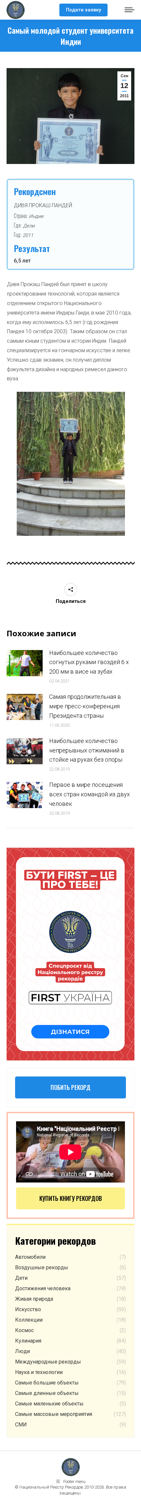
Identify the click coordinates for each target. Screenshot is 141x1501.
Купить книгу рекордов (70, 1198)
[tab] (61, 542)
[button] (8, 466)
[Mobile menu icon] (129, 10)
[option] (71, 464)
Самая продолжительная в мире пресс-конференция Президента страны (85, 706)
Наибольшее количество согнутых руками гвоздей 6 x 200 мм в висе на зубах (89, 662)
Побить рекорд (70, 1087)
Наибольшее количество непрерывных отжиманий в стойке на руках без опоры (86, 750)
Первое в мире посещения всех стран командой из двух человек (89, 794)
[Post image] (25, 663)
